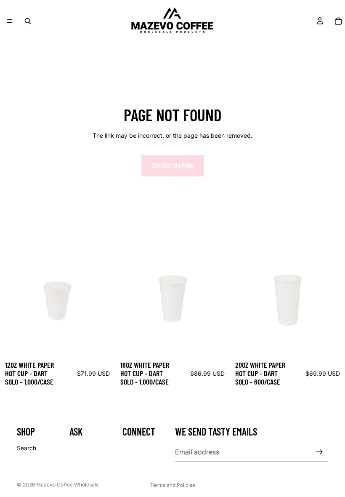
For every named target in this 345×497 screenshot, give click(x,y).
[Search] (28, 21)
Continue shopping (172, 165)
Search (26, 448)
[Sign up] (319, 452)
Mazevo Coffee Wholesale (67, 484)
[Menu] (9, 21)
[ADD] (101, 342)
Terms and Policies (172, 485)
